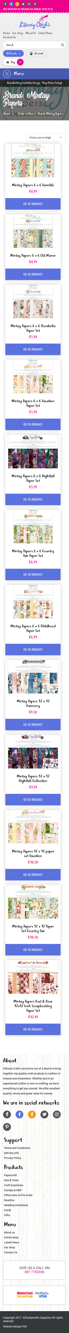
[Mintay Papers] (34, 22)
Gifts (7, 1215)
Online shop (11, 1237)
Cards (7, 1210)
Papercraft (10, 1175)
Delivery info (11, 1153)
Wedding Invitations (16, 1205)
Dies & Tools (11, 1180)
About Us (30, 33)
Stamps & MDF (13, 1190)
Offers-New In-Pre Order (18, 1195)
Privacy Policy (12, 1158)
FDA (24, 1326)
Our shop (17, 33)
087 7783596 (34, 1271)
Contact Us (9, 37)
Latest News (46, 33)
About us (9, 1232)
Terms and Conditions (17, 1148)
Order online (25, 114)
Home (6, 33)
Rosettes (9, 1200)
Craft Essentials (13, 1185)
